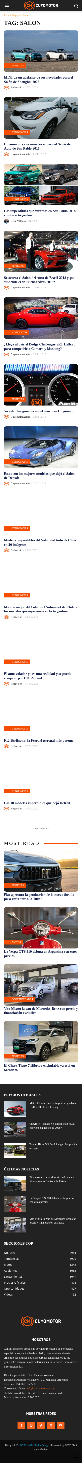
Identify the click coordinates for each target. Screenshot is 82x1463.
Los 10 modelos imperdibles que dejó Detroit (37, 803)
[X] (51, 1425)
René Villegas (18, 220)
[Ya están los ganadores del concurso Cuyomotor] (41, 385)
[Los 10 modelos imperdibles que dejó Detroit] (41, 776)
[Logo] (41, 5)
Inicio (6, 15)
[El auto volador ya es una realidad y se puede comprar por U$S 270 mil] (41, 647)
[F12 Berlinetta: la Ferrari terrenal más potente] (41, 714)
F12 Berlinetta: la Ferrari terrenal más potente (38, 740)
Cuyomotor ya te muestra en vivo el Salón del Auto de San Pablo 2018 (37, 146)
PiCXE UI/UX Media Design (34, 1445)
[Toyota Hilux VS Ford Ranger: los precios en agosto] (15, 1150)
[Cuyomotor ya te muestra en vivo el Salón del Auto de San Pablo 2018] (41, 118)
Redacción (16, 87)
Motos (16, 942)
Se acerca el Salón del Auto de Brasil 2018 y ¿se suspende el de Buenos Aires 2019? (39, 280)
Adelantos (19, 332)
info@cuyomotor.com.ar (40, 1388)
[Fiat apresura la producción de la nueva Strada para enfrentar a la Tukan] (41, 870)
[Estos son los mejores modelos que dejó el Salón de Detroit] (41, 447)
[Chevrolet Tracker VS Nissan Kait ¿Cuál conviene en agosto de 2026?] (15, 1129)
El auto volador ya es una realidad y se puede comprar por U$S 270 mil (37, 676)
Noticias (18, 65)
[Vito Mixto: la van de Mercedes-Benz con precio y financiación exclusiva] (41, 984)
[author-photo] (7, 87)
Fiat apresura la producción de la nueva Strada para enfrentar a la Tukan (39, 897)
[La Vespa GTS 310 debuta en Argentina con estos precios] (41, 927)
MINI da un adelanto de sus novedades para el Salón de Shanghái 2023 (38, 79)
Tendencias (20, 132)
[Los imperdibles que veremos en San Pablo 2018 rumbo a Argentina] (41, 184)
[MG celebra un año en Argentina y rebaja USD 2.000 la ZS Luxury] (15, 1109)
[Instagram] (31, 1425)
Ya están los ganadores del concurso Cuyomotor (39, 411)
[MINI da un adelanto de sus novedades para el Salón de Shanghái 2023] (41, 51)
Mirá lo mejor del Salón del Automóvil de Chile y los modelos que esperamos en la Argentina (40, 609)
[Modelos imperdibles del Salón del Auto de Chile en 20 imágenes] (41, 514)
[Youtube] (60, 1425)
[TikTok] (41, 1425)
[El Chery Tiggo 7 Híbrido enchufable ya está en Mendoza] (41, 1041)
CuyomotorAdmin (20, 154)
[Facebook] (21, 1425)
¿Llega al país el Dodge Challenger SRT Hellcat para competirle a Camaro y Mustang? (39, 346)
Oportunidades (22, 999)
